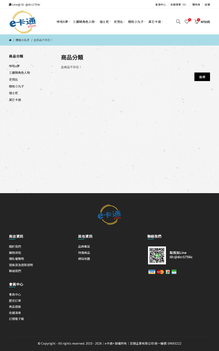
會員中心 (160, 4)
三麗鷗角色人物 (19, 72)
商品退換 (15, 306)
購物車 (196, 4)
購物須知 (15, 252)
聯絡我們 (15, 271)
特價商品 (84, 252)
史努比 (13, 79)
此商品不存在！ (43, 40)
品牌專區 (84, 246)
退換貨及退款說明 (21, 265)
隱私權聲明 (16, 258)
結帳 (207, 4)
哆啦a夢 (14, 66)
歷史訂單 (15, 300)
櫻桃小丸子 (23, 40)
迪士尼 (13, 93)
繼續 (202, 77)
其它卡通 (15, 100)
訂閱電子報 (16, 319)
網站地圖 (84, 258)
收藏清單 (15, 313)
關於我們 (15, 246)
